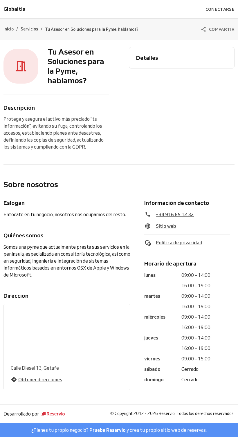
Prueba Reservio (107, 430)
